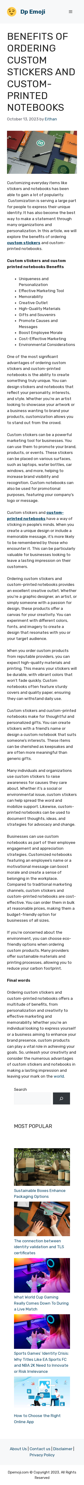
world (59, 1076)
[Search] (61, 1098)
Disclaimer (62, 1448)
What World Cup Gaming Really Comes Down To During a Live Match (41, 1303)
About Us (18, 1448)
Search (20, 1089)
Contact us (40, 1448)
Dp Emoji (32, 11)
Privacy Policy (42, 1455)
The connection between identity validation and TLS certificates (39, 1247)
